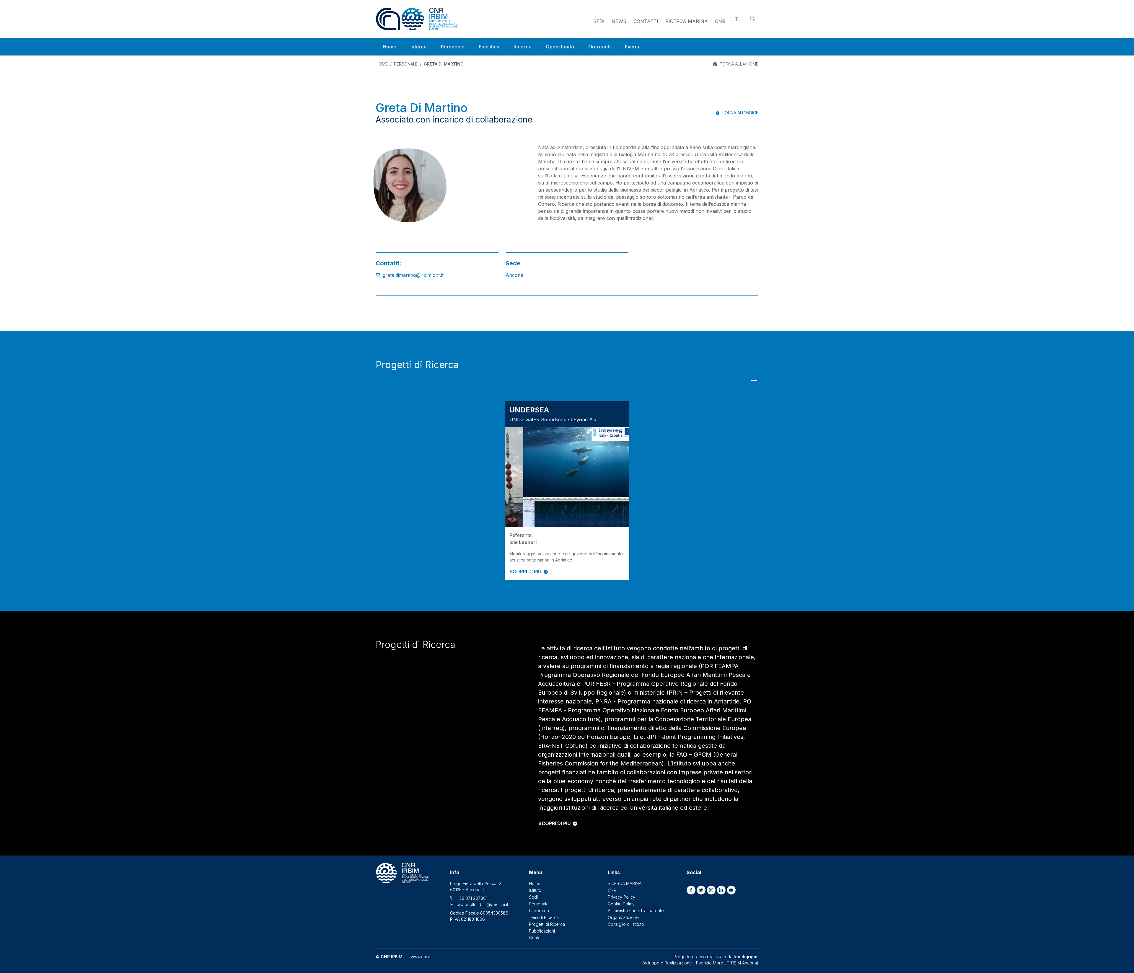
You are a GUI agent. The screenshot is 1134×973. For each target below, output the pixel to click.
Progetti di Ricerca (547, 924)
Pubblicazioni (542, 930)
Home (389, 47)
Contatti (645, 21)
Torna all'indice (740, 112)
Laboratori (539, 910)
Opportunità (560, 47)
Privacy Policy (621, 896)
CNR (720, 21)
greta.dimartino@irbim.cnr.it (413, 275)
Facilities (489, 47)
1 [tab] (754, 380)
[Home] (417, 19)
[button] (691, 890)
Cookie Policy (621, 903)
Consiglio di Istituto (626, 924)
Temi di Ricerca (544, 917)
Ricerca (523, 47)
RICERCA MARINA (686, 21)
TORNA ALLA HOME (739, 63)
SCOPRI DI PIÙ (525, 571)
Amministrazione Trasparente (636, 910)
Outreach (599, 47)
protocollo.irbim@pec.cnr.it (482, 904)
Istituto (418, 47)
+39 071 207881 (472, 898)
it (735, 19)
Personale (453, 47)
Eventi (632, 47)
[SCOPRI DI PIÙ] (567, 477)
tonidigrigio (745, 956)
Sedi (599, 21)
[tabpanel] (567, 490)
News (619, 21)
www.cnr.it (420, 956)
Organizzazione (623, 917)
